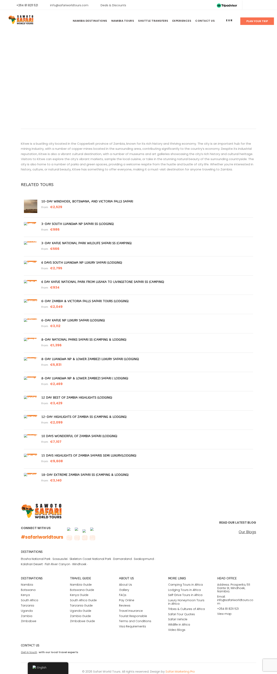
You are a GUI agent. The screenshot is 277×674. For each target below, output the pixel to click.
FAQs (122, 595)
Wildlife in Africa (179, 625)
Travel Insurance (131, 611)
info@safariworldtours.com (69, 5)
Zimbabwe (28, 621)
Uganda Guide (80, 611)
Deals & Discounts (113, 5)
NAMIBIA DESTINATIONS (90, 21)
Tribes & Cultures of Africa (186, 609)
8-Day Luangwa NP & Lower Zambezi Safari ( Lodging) (84, 378)
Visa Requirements (132, 626)
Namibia (27, 585)
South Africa (29, 600)
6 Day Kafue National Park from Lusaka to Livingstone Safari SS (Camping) (102, 282)
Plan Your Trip (257, 21)
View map (224, 614)
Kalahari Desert (32, 564)
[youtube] (262, 5)
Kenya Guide (79, 595)
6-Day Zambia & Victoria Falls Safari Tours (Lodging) (85, 301)
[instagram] (269, 5)
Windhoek (79, 564)
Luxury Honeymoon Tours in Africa (186, 602)
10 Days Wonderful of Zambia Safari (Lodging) (79, 436)
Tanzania (27, 605)
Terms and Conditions (135, 621)
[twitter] (256, 5)
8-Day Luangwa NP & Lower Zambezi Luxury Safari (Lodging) (90, 359)
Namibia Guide (81, 585)
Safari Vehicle (177, 619)
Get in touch (29, 652)
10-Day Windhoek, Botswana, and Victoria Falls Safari (87, 201)
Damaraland (122, 559)
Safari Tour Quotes (181, 614)
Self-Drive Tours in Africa (185, 595)
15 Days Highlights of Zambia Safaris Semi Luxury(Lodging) (88, 455)
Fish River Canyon (57, 564)
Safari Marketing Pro (180, 671)
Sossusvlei (60, 559)
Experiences (181, 21)
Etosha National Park (35, 559)
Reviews (124, 605)
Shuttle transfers (153, 21)
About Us (125, 585)
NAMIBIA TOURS (122, 21)
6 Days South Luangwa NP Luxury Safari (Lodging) (81, 262)
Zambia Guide (80, 616)
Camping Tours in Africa (185, 585)
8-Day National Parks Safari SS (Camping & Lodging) (83, 339)
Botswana (28, 590)
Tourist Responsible (133, 616)
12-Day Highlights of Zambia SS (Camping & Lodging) (84, 417)
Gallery (124, 590)
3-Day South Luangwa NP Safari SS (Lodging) (77, 224)
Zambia (26, 616)
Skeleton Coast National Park (90, 559)
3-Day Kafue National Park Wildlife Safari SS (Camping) (86, 243)
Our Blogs (247, 532)
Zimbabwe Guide (82, 621)
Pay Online (126, 600)
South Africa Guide (83, 600)
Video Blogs (176, 630)
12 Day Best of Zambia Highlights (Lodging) (76, 397)
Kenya (25, 595)
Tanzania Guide (81, 605)
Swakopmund (144, 559)
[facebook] (249, 5)
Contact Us (205, 21)
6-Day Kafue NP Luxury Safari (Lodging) (73, 320)
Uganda (27, 611)
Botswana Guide (82, 590)
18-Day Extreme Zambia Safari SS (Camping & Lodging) (85, 475)
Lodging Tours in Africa (184, 590)
